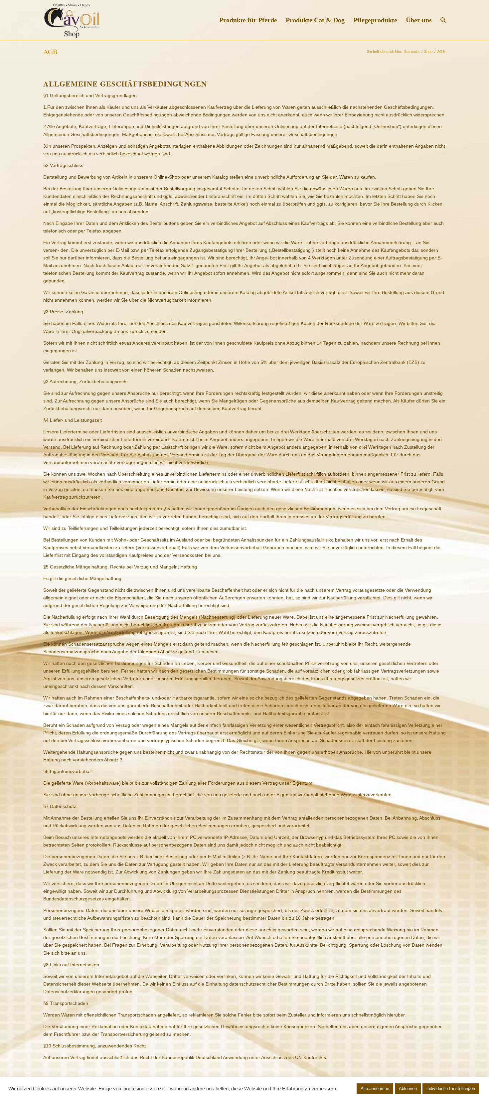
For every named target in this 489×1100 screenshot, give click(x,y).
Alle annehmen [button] (375, 1088)
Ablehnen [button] (408, 1088)
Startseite (411, 52)
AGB (50, 51)
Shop (428, 52)
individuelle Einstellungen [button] (450, 1088)
